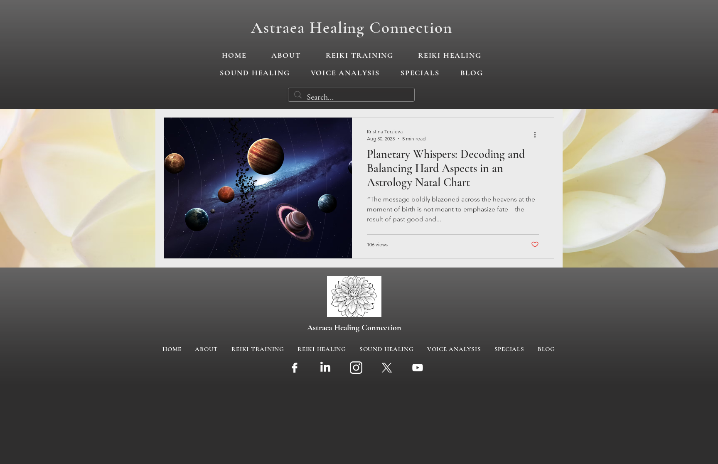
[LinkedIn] (325, 367)
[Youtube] (417, 367)
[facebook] (294, 367)
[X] (387, 367)
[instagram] (356, 367)
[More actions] (538, 135)
